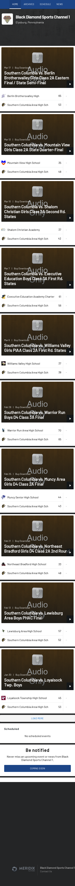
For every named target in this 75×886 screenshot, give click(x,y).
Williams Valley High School (23, 363)
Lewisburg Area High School (24, 631)
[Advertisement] (37, 36)
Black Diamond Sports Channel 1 (57, 867)
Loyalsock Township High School (27, 698)
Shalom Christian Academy (23, 229)
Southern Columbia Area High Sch (27, 104)
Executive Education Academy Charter (30, 296)
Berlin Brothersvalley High (23, 96)
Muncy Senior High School (23, 497)
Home (15, 4)
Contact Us (46, 871)
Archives (29, 4)
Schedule (45, 4)
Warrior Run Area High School (25, 430)
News (60, 4)
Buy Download (22, 67)
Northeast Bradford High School (26, 564)
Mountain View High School (23, 162)
